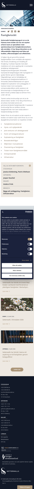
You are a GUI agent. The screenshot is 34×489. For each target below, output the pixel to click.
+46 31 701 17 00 (5, 404)
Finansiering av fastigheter (13, 147)
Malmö (3, 417)
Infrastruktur (9, 157)
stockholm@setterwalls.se (7, 392)
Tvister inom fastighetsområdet (15, 150)
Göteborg (4, 401)
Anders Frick (8, 184)
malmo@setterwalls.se (6, 425)
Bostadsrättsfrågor (11, 140)
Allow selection (17, 270)
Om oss (3, 442)
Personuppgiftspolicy (7, 481)
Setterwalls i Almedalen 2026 (13, 320)
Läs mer (5, 291)
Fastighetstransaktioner (13, 124)
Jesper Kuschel (9, 178)
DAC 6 (4, 483)
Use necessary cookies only (17, 275)
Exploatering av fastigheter (14, 137)
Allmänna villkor (27, 481)
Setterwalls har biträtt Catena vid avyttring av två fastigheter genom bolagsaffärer (15, 354)
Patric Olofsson (24, 172)
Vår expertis (4, 437)
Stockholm (5, 384)
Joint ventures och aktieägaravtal (16, 131)
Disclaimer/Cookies (18, 481)
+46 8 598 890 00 (5, 387)
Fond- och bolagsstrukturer (14, 134)
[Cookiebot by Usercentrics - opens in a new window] (25, 212)
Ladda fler (17, 369)
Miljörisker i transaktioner (13, 144)
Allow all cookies (17, 265)
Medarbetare (5, 439)
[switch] (30, 244)
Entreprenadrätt (10, 154)
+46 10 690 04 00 (5, 420)
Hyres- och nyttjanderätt (13, 127)
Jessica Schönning (10, 172)
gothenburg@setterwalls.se (8, 408)
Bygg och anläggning (11, 191)
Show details (25, 260)
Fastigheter (25, 191)
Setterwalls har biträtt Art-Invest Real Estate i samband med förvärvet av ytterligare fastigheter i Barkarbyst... (16, 284)
